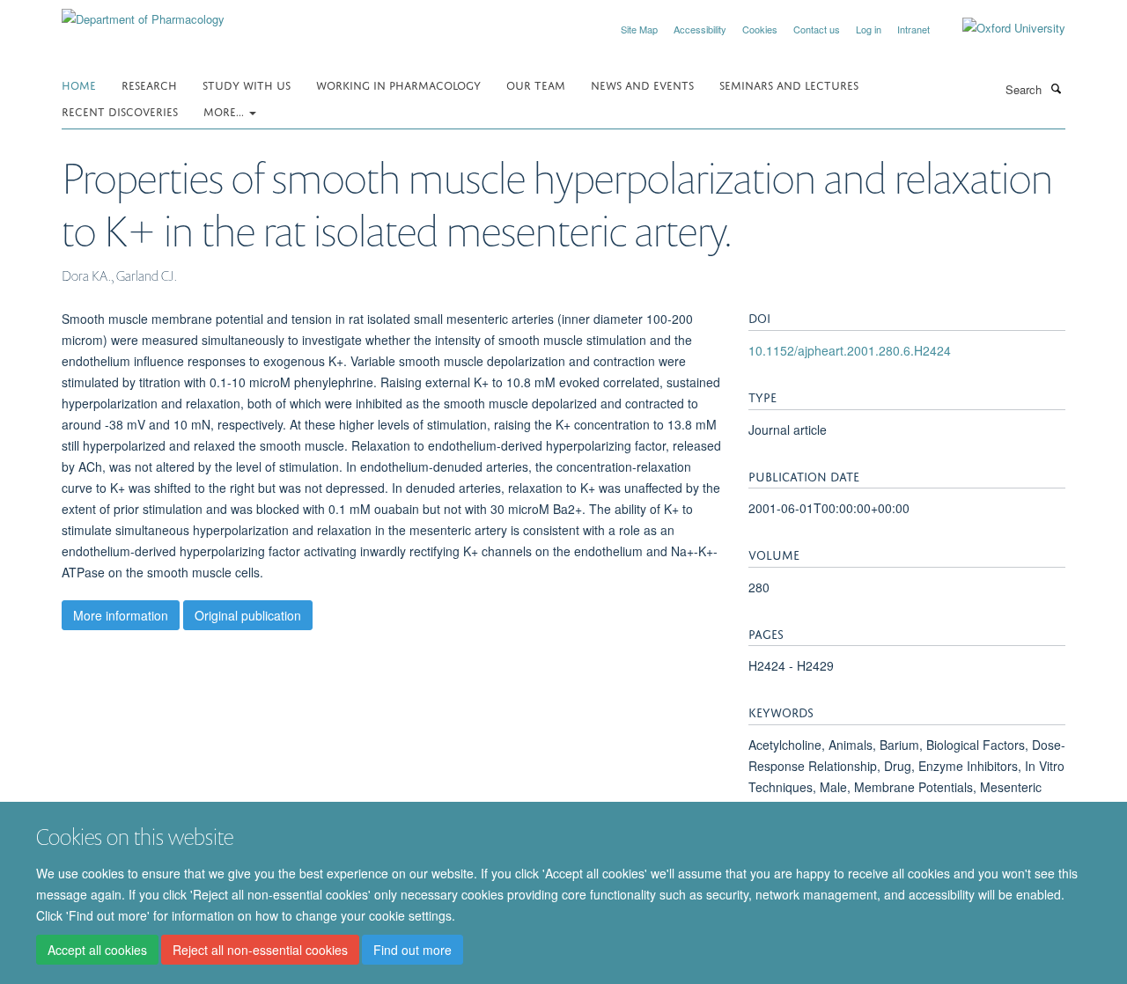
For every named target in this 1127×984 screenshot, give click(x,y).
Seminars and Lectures (788, 84)
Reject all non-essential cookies (260, 949)
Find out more (412, 949)
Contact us (816, 29)
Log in (868, 29)
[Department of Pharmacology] (143, 12)
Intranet (913, 29)
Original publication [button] (248, 615)
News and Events (642, 84)
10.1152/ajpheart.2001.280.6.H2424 (849, 350)
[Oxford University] (1000, 28)
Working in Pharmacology (398, 84)
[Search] (1055, 88)
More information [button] (120, 615)
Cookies (759, 29)
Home (79, 84)
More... (225, 110)
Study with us (247, 84)
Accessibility (700, 29)
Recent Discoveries (120, 110)
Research (149, 84)
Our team (535, 84)
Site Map (639, 29)
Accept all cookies (97, 949)
